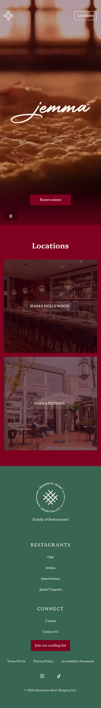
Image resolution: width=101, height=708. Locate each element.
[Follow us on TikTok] (58, 676)
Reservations (50, 200)
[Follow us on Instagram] (42, 676)
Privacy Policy (43, 661)
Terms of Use (16, 661)
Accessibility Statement (77, 661)
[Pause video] (11, 216)
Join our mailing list (50, 645)
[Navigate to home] (8, 16)
